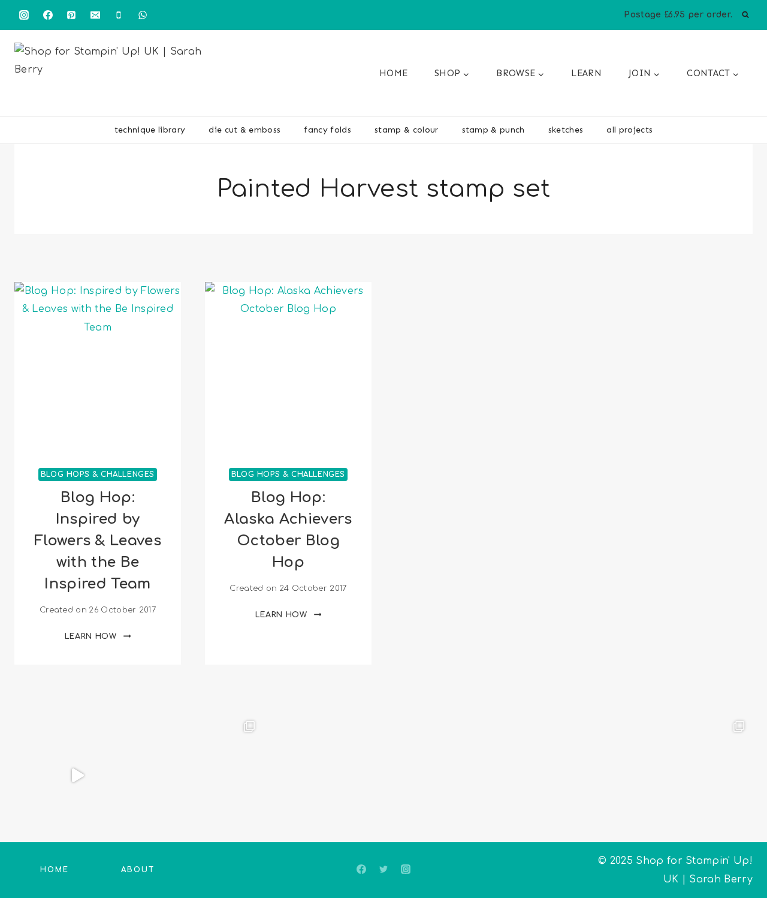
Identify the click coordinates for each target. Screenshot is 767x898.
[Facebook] (48, 15)
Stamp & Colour (406, 130)
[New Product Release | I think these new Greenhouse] (199, 775)
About (138, 870)
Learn (586, 73)
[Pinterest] (71, 15)
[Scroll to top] (739, 852)
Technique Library (149, 130)
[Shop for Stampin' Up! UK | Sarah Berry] (113, 76)
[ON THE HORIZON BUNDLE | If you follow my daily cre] (77, 775)
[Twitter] (383, 869)
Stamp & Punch (493, 130)
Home (393, 73)
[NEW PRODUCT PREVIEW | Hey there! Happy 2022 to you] (567, 775)
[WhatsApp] (142, 15)
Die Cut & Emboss (244, 130)
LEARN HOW (98, 636)
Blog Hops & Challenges (98, 474)
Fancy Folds (327, 130)
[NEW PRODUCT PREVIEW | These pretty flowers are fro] (444, 775)
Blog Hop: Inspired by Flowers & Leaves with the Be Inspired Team (97, 540)
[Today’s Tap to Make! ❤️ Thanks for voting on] (689, 775)
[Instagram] (24, 15)
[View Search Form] (745, 15)
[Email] (95, 15)
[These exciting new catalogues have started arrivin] (322, 775)
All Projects (629, 130)
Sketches (566, 130)
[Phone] (118, 15)
